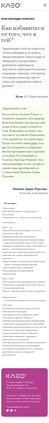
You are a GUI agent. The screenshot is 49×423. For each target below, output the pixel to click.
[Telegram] (7, 410)
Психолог (28, 18)
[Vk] (15, 410)
